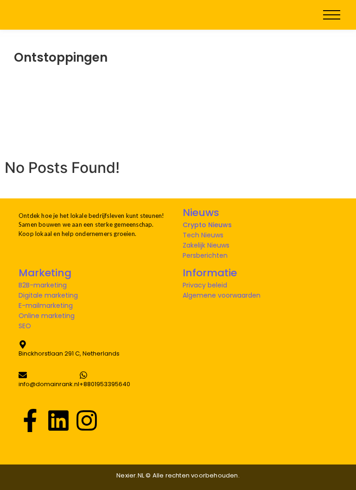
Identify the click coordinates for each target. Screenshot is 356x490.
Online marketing (47, 315)
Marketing (45, 273)
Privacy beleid (205, 285)
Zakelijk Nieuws (206, 245)
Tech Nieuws (203, 235)
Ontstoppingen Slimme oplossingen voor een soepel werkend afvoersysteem (161, 90)
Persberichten (205, 255)
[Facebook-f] (30, 419)
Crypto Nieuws (207, 224)
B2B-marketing (43, 285)
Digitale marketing (48, 295)
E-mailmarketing (46, 305)
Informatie (210, 273)
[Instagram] (86, 419)
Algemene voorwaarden (222, 295)
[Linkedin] (58, 419)
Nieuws (201, 212)
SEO (25, 326)
